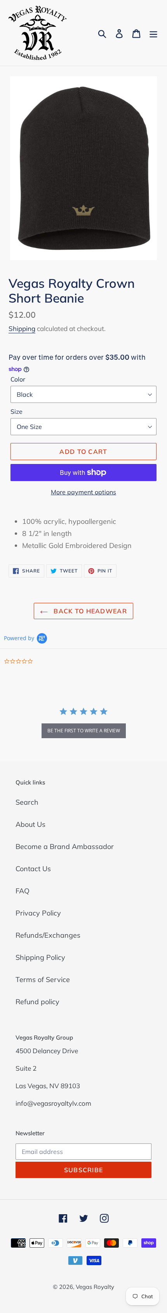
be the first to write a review (83, 730)
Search (27, 802)
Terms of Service (43, 979)
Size (16, 411)
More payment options (83, 492)
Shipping (22, 328)
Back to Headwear (89, 611)
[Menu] (153, 33)
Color (17, 379)
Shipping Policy (40, 957)
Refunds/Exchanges (48, 935)
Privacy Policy (38, 913)
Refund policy (37, 1001)
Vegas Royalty (95, 1286)
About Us (30, 824)
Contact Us (33, 868)
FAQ (23, 890)
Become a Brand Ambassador (65, 846)
